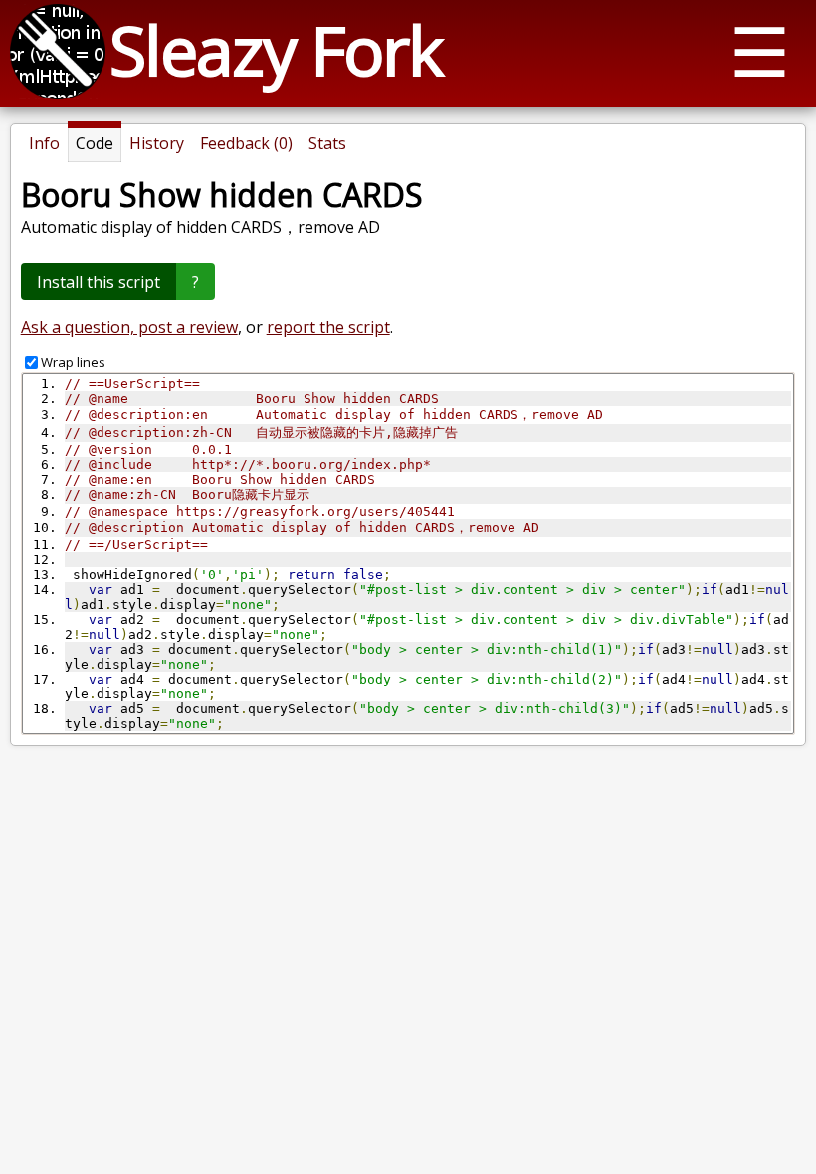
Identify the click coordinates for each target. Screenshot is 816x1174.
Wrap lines (73, 362)
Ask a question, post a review (129, 327)
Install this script (98, 282)
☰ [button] (759, 50)
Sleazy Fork (275, 49)
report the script (328, 327)
